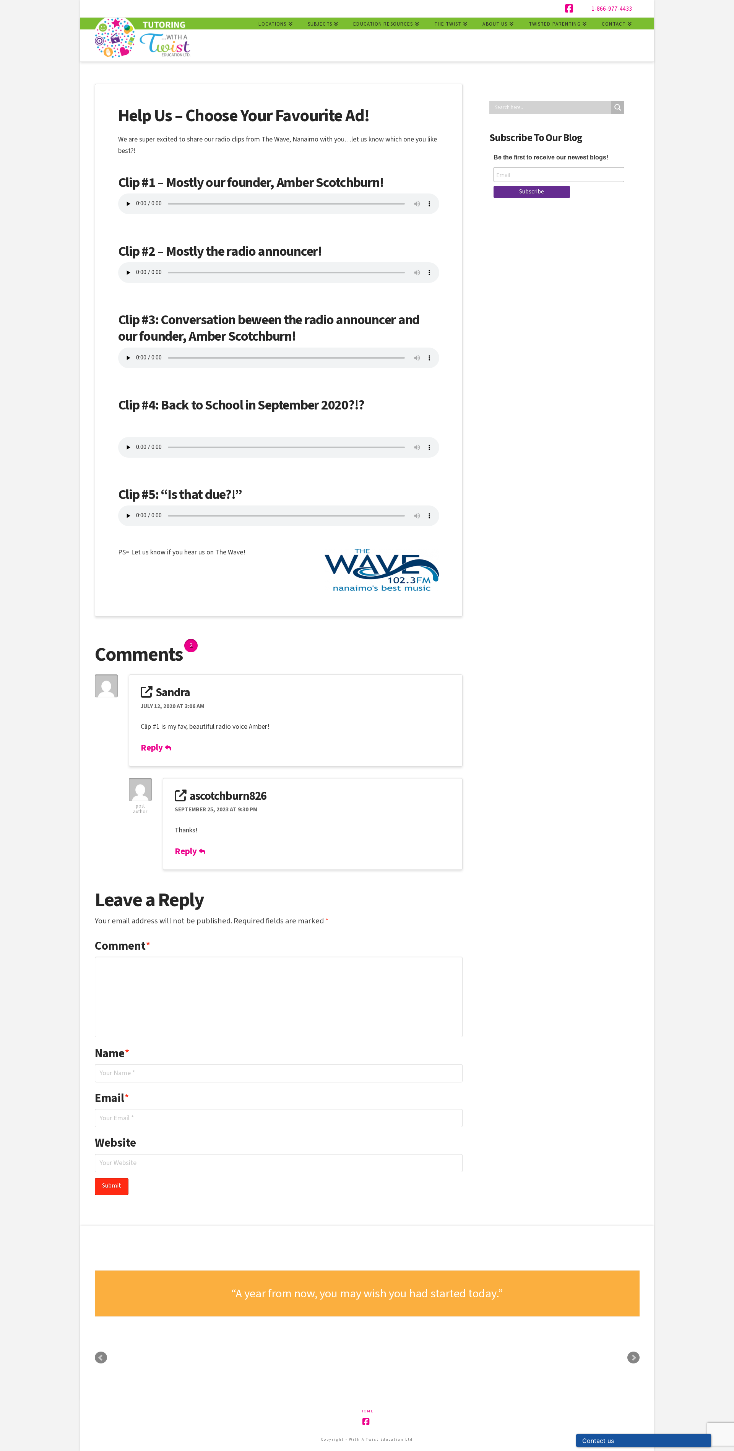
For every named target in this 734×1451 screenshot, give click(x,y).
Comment (123, 946)
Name (112, 1053)
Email (112, 1098)
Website (115, 1142)
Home (367, 1411)
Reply (153, 747)
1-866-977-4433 (611, 9)
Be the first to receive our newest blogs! (551, 157)
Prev (101, 1358)
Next (633, 1358)
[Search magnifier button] (617, 107)
